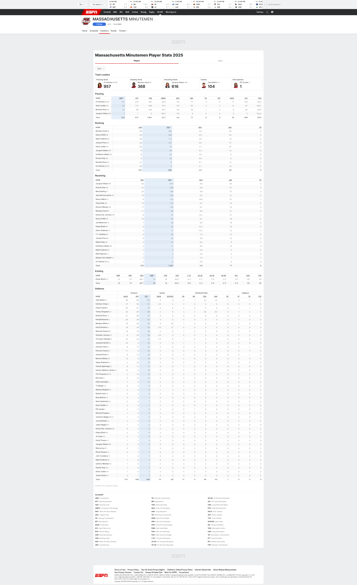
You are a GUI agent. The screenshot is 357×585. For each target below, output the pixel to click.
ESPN (91, 12)
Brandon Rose (101, 109)
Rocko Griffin (101, 135)
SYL (246, 98)
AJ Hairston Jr (101, 102)
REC (142, 180)
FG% (177, 275)
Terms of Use (119, 570)
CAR (140, 127)
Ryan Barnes (101, 397)
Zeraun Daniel (101, 308)
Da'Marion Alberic (103, 154)
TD (206, 98)
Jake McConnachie (103, 195)
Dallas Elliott (100, 226)
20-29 (200, 275)
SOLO (126, 296)
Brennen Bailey (102, 358)
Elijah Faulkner (101, 139)
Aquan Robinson (102, 362)
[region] (187, 107)
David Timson (101, 440)
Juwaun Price (101, 143)
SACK (232, 98)
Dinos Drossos (101, 452)
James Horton (101, 475)
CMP (121, 98)
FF (238, 296)
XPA (130, 275)
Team (220, 61)
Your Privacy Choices (123, 572)
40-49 (223, 275)
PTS (259, 275)
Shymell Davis (101, 354)
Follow (99, 24)
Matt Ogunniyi (101, 254)
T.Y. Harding (100, 234)
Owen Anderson (102, 230)
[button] (267, 12)
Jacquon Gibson (102, 113)
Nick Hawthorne (102, 401)
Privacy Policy (133, 570)
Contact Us (138, 572)
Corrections (184, 572)
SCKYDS (170, 296)
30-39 (212, 275)
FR (249, 296)
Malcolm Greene (102, 331)
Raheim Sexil (101, 393)
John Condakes (102, 456)
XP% (141, 275)
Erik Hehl (99, 378)
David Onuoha (101, 327)
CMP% (163, 98)
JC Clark (99, 436)
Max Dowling (101, 191)
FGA (165, 275)
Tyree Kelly (100, 203)
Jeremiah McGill (102, 343)
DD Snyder (100, 409)
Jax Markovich (101, 222)
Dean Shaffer (101, 405)
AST (137, 296)
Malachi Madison (102, 390)
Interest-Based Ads (203, 570)
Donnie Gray (100, 158)
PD (183, 296)
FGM (151, 275)
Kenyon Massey (102, 207)
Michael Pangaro (102, 413)
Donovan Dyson (102, 351)
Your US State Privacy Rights (153, 570)
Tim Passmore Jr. (102, 374)
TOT (146, 296)
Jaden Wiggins (101, 425)
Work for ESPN (171, 572)
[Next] (264, 4)
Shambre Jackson (103, 335)
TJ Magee (99, 386)
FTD (259, 296)
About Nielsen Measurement (225, 570)
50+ (236, 275)
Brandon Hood (101, 131)
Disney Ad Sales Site (153, 572)
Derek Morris (101, 279)
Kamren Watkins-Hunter (105, 370)
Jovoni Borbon (101, 421)
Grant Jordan (101, 106)
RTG (259, 98)
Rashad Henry (101, 315)
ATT (136, 98)
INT (219, 98)
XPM (118, 275)
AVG (177, 98)
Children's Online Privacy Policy (180, 570)
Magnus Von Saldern (104, 258)
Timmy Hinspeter (102, 312)
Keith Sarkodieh (102, 382)
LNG (191, 98)
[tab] (136, 61)
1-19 (189, 275)
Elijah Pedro (100, 242)
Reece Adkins (101, 199)
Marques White (101, 323)
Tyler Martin (100, 300)
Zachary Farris (101, 347)
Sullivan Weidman (102, 464)
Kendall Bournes (102, 319)
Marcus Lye (100, 448)
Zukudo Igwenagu (103, 366)
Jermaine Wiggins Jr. (104, 417)
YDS (150, 98)
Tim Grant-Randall (103, 339)
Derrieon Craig (101, 304)
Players (137, 61)
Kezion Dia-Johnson (104, 215)
